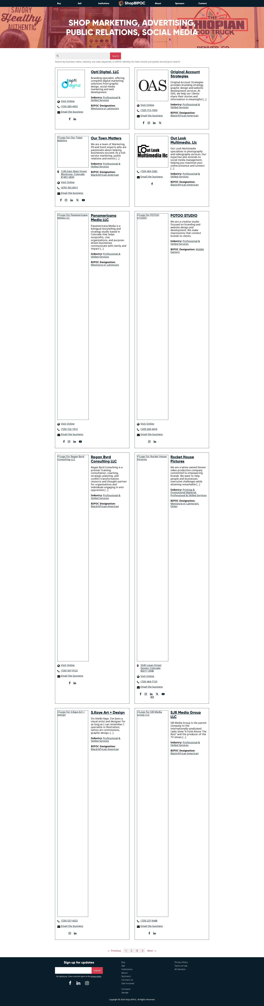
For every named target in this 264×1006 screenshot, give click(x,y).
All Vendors (179, 969)
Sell (79, 3)
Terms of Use (180, 965)
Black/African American (184, 115)
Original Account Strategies (185, 74)
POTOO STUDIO (183, 215)
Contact (202, 3)
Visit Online (68, 101)
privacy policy (96, 976)
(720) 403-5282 (149, 171)
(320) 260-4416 (149, 429)
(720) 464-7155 (149, 681)
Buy (59, 3)
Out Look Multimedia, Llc (183, 140)
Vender (124, 992)
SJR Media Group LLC (185, 714)
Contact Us (127, 980)
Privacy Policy (181, 962)
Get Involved (127, 983)
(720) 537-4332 (69, 920)
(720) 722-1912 (69, 429)
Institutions (103, 3)
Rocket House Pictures (182, 459)
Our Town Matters (106, 138)
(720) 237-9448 (149, 920)
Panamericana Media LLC (103, 217)
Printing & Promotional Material (183, 491)
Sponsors (179, 3)
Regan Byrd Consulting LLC (104, 459)
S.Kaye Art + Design (108, 712)
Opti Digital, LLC (105, 72)
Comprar (125, 989)
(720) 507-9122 (69, 670)
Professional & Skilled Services (105, 99)
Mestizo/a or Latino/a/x (105, 108)
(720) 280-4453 (69, 106)
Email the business (72, 111)
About (158, 3)
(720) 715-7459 (149, 110)
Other (174, 506)
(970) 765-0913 (69, 187)
